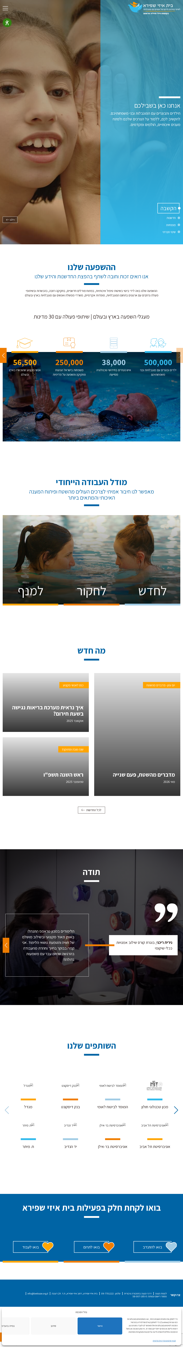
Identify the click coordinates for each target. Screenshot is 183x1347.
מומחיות (171, 225)
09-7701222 (107, 1293)
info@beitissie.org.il (38, 1293)
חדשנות (171, 218)
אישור (100, 1326)
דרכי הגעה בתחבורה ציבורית (138, 1293)
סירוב (53, 1326)
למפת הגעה (161, 1293)
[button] (3, 355)
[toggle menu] (5, 8)
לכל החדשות (93, 810)
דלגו (12, 220)
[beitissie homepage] (154, 8)
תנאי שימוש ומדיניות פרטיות (164, 1340)
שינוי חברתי (169, 232)
